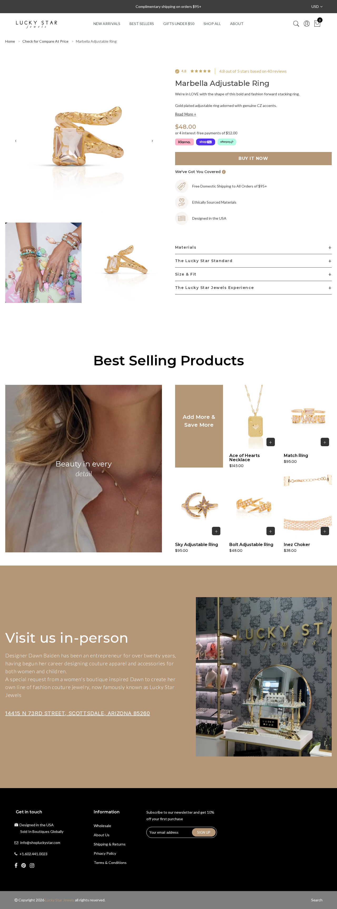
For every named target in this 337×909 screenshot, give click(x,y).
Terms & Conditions (110, 862)
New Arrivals (106, 23)
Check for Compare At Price (45, 41)
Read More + (185, 114)
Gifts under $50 (178, 23)
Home (10, 41)
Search (317, 900)
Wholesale (102, 825)
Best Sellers (142, 23)
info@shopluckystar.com (40, 842)
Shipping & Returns (110, 844)
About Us (102, 835)
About (237, 23)
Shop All (212, 23)
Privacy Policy (105, 853)
